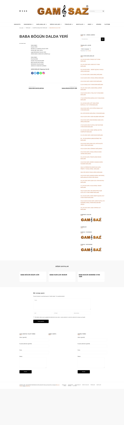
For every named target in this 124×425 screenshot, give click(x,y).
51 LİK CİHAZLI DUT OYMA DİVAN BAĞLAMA (92, 84)
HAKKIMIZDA (28, 24)
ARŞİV (90, 24)
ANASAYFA (17, 24)
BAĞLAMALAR (41, 24)
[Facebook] (32, 73)
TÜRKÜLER (68, 24)
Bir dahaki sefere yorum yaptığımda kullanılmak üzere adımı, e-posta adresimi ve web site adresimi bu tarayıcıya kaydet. (60, 317)
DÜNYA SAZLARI (55, 24)
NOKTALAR (79, 24)
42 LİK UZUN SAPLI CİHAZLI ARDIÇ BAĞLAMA (92, 78)
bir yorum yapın (22, 43)
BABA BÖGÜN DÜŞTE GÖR (30, 275)
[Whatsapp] (40, 73)
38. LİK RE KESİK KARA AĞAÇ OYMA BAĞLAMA (93, 113)
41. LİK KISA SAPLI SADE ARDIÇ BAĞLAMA (91, 74)
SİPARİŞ (98, 24)
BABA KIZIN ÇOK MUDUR (58, 275)
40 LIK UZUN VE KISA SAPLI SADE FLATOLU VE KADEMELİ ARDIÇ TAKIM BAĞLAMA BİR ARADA (93, 202)
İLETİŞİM (107, 24)
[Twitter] (35, 73)
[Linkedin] (38, 73)
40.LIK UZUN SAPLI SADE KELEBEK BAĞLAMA (92, 116)
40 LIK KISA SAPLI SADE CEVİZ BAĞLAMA (91, 81)
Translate (89, 50)
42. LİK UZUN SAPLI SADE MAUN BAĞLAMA (92, 135)
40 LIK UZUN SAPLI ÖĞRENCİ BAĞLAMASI (91, 148)
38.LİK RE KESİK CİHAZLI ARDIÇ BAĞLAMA (91, 172)
